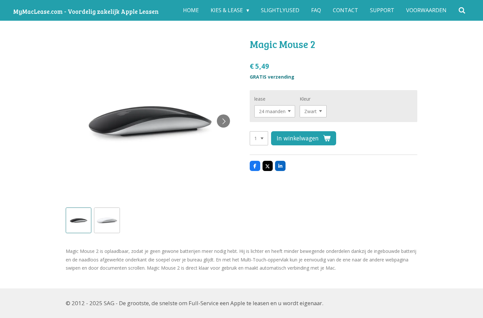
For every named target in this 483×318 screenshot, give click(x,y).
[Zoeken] (462, 10)
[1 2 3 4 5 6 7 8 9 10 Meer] (259, 138)
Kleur (305, 99)
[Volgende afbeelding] (223, 121)
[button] (78, 220)
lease (259, 99)
